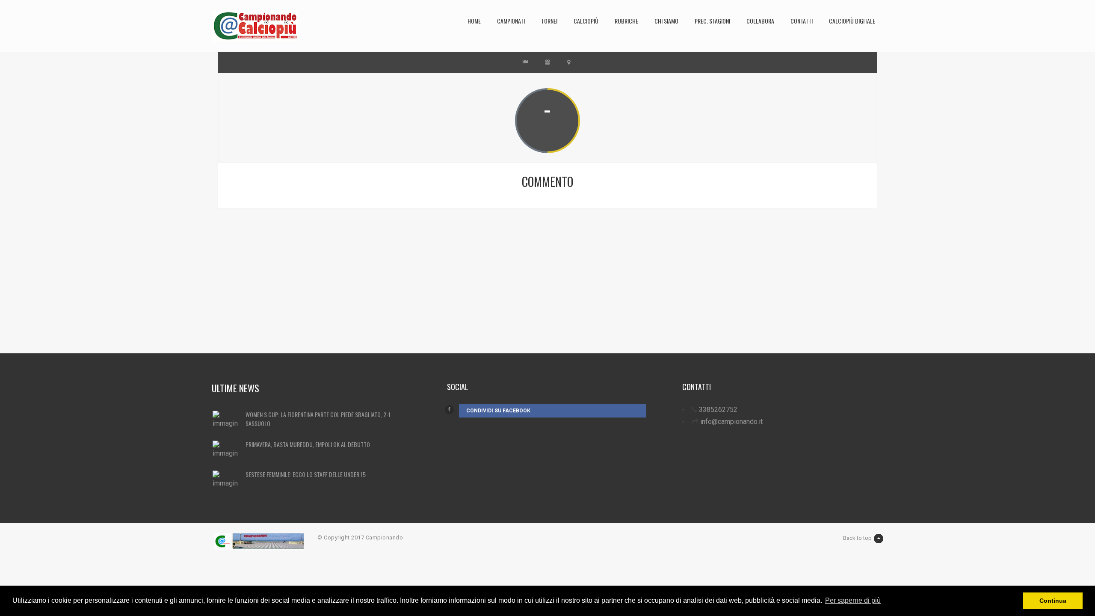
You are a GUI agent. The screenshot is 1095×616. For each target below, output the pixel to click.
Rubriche (626, 20)
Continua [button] (1052, 600)
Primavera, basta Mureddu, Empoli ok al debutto (308, 444)
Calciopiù (586, 20)
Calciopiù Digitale (852, 20)
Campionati (511, 20)
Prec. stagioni (712, 20)
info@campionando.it (731, 422)
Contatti (801, 20)
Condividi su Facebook (498, 411)
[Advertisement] (481, 293)
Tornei (549, 20)
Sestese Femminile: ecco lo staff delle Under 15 (306, 474)
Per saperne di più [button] (853, 600)
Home (474, 20)
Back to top (857, 538)
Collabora (760, 20)
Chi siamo (666, 20)
